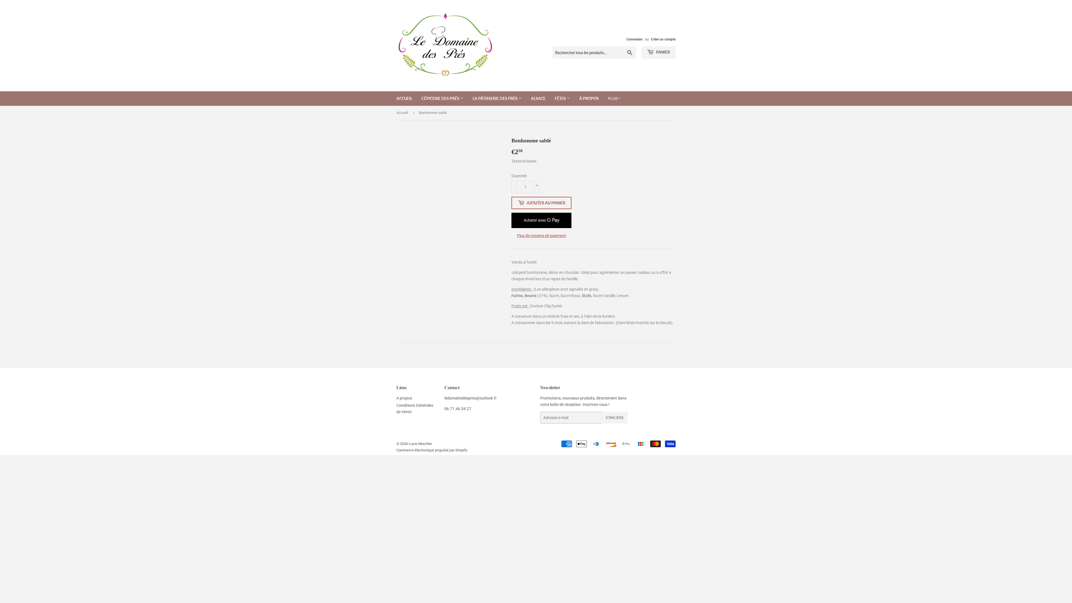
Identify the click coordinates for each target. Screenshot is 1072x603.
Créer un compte (663, 39)
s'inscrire (615, 418)
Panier (662, 52)
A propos (404, 398)
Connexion (634, 39)
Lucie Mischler (420, 444)
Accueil (404, 98)
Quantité (519, 176)
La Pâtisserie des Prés (495, 98)
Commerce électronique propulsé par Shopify (431, 450)
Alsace (538, 98)
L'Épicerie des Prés (441, 98)
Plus (613, 98)
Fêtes (561, 98)
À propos (589, 98)
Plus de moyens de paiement (541, 235)
